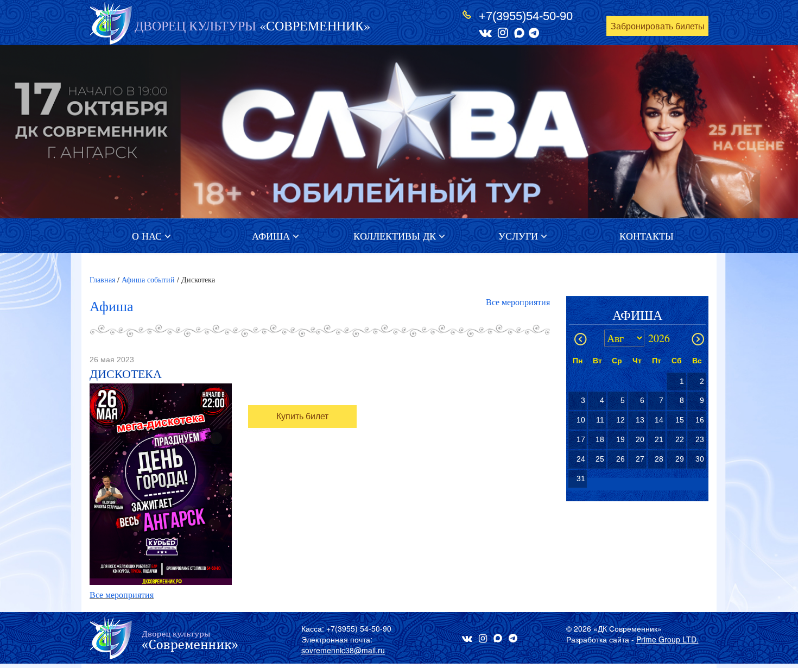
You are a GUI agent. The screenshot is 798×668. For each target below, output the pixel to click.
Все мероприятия (518, 301)
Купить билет (302, 416)
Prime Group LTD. (667, 639)
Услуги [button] (519, 235)
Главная (102, 279)
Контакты (646, 235)
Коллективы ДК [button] (396, 235)
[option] (399, 131)
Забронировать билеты (658, 26)
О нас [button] (148, 235)
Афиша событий (148, 279)
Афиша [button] (272, 235)
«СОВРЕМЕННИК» (252, 25)
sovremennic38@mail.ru (343, 650)
